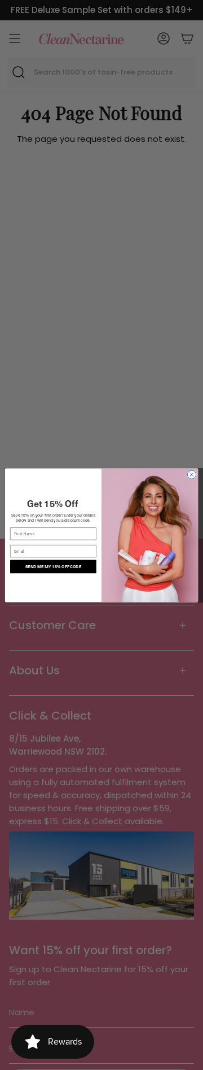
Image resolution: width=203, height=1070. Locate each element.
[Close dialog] (191, 474)
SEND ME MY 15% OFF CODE (53, 566)
